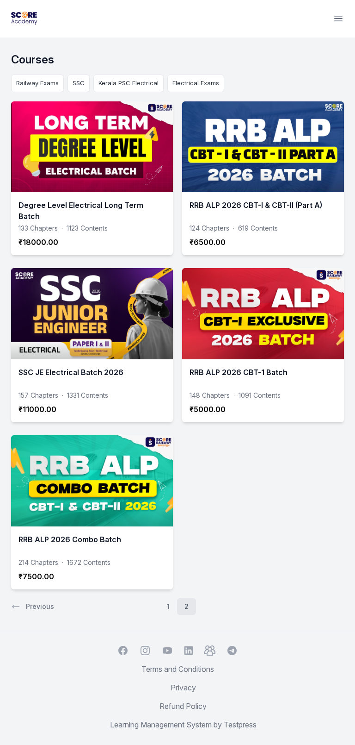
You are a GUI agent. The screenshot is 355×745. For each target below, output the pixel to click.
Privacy (183, 687)
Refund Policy (183, 706)
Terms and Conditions (177, 669)
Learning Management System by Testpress (183, 724)
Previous (40, 606)
